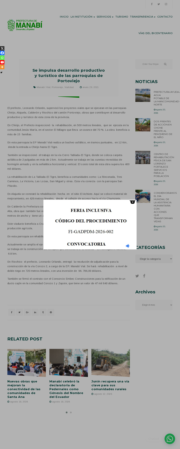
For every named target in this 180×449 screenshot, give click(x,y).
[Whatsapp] (2, 58)
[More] (2, 67)
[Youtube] (2, 62)
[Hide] (1, 72)
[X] (2, 48)
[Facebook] (2, 53)
